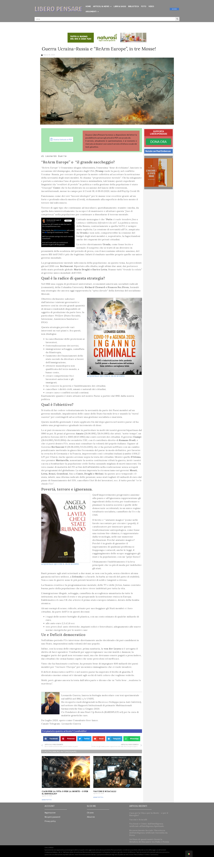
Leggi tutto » (47, 800)
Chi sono (90, 813)
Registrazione (50, 813)
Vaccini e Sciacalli (104, 791)
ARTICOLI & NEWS (101, 6)
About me (91, 817)
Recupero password (52, 817)
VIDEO (151, 6)
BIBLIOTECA (133, 6)
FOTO (143, 6)
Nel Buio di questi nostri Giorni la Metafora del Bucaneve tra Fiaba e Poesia (149, 840)
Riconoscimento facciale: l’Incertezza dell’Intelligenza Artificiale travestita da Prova (148, 832)
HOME (88, 6)
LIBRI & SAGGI (120, 6)
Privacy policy (50, 821)
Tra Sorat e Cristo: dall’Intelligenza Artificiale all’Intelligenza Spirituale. (146, 824)
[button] (51, 738)
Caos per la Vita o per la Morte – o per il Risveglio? (65, 792)
